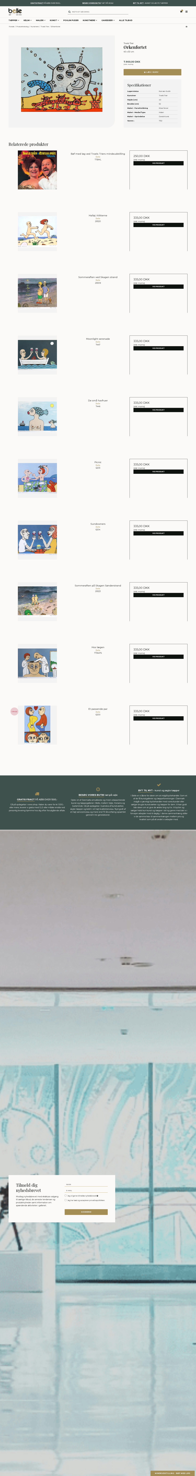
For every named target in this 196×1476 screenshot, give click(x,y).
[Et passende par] (37, 734)
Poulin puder (71, 20)
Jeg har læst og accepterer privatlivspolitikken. (86, 1200)
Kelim (27, 20)
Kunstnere (89, 20)
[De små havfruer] (37, 426)
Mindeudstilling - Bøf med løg (172, 1473)
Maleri (39, 20)
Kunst (53, 20)
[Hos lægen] (37, 673)
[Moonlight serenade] (37, 364)
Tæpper (13, 20)
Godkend (86, 1212)
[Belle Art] (15, 11)
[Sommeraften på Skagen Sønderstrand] (37, 611)
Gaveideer (107, 20)
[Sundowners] (37, 549)
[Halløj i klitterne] (37, 241)
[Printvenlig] (186, 27)
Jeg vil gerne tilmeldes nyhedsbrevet (83, 1196)
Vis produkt (158, 163)
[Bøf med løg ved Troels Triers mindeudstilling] (37, 179)
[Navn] (86, 1184)
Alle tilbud (125, 20)
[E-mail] (86, 1190)
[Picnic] (37, 488)
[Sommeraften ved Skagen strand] (37, 303)
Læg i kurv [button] (152, 72)
